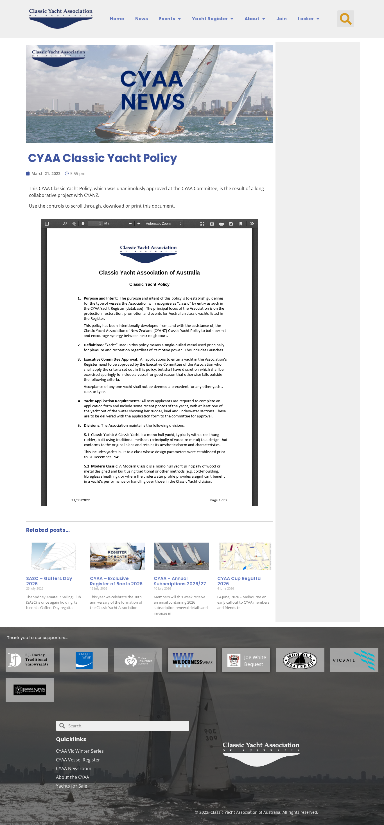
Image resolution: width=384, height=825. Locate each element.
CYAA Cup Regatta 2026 (239, 581)
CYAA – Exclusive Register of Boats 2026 (116, 581)
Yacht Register (210, 19)
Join (281, 19)
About (252, 19)
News (141, 19)
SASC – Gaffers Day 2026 (49, 581)
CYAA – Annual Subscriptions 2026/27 (180, 581)
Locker (306, 19)
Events (167, 19)
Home (117, 19)
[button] (345, 18)
